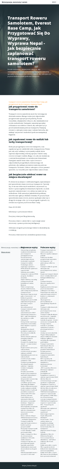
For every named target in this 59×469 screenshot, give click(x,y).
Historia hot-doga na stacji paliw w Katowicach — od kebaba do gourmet (29, 296)
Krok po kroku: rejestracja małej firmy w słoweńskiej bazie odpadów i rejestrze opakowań (28, 324)
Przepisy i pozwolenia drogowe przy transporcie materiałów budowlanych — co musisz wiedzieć (29, 374)
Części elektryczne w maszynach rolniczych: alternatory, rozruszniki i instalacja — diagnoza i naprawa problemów (28, 401)
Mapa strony (5, 252)
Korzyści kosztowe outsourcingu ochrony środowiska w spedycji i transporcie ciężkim (28, 260)
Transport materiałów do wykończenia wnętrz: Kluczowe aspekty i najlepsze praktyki (49, 252)
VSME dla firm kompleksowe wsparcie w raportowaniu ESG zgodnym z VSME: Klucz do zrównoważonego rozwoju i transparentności (48, 395)
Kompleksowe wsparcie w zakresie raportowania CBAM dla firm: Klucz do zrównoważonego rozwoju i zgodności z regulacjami (49, 378)
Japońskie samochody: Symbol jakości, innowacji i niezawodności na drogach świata (29, 447)
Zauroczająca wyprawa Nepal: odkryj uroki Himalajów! (47, 415)
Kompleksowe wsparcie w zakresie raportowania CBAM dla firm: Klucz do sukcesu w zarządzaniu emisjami (49, 387)
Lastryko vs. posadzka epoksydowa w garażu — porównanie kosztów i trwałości (47, 328)
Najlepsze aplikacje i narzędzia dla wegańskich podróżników (48, 340)
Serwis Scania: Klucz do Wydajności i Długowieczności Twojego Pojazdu (48, 429)
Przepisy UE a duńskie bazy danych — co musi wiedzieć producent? (29, 344)
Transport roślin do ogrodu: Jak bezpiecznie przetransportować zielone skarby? (48, 269)
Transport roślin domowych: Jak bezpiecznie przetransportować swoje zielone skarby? (48, 309)
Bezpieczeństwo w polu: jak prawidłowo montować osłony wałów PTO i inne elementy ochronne (29, 392)
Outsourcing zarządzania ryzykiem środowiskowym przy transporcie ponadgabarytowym (28, 252)
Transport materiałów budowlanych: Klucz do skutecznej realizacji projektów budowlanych (47, 346)
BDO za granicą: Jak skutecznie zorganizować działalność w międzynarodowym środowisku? (48, 362)
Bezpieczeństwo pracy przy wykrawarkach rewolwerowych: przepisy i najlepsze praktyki (29, 350)
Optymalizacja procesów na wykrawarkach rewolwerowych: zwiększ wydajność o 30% (29, 357)
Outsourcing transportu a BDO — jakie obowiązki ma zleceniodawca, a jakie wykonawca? (28, 317)
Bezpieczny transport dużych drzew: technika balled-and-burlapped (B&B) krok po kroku (49, 276)
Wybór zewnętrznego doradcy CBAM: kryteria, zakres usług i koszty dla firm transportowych (29, 289)
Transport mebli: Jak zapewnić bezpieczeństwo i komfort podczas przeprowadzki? (29, 424)
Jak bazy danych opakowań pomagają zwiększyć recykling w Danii (28, 338)
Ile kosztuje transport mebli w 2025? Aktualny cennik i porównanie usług (29, 430)
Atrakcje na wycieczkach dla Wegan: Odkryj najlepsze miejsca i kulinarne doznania (48, 334)
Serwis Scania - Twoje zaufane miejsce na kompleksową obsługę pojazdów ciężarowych (47, 422)
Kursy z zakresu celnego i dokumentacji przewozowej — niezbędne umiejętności (29, 417)
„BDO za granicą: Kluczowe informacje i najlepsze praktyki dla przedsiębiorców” (48, 370)
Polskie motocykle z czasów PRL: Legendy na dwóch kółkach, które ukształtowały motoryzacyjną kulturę (48, 447)
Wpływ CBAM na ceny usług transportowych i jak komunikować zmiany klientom (29, 282)
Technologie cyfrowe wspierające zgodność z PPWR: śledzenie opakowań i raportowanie (29, 267)
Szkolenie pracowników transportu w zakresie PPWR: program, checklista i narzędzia (29, 274)
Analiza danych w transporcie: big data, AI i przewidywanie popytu (28, 441)
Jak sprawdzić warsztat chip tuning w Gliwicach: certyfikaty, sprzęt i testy (29, 380)
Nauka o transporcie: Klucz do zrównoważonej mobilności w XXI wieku (29, 436)
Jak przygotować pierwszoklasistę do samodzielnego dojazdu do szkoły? (48, 302)
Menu (53, 2)
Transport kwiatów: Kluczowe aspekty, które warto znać (47, 283)
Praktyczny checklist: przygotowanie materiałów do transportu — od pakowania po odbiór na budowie (48, 261)
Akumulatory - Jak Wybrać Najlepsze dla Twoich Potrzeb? (48, 441)
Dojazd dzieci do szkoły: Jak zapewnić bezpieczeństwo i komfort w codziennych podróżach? (48, 295)
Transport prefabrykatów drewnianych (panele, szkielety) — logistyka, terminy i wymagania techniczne (28, 366)
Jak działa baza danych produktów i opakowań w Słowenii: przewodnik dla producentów (28, 331)
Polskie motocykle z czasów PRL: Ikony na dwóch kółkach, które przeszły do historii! (49, 454)
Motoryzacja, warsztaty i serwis (14, 2)
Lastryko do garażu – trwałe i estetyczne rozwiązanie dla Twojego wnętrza (49, 321)
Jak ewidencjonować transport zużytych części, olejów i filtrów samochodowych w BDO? (28, 309)
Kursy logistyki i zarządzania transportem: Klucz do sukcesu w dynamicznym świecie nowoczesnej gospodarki (29, 410)
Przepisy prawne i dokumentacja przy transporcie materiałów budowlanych (47, 354)
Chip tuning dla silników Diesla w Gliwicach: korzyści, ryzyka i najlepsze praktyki (29, 386)
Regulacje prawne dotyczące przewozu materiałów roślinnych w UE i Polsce (48, 288)
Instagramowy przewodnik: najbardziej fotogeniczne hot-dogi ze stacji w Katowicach (29, 302)
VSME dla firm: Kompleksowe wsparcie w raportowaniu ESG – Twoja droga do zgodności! (49, 403)
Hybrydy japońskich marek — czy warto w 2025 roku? (29, 453)
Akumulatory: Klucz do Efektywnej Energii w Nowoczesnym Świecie (47, 436)
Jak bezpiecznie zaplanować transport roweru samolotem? (48, 410)
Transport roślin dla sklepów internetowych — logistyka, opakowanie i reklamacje (48, 316)
